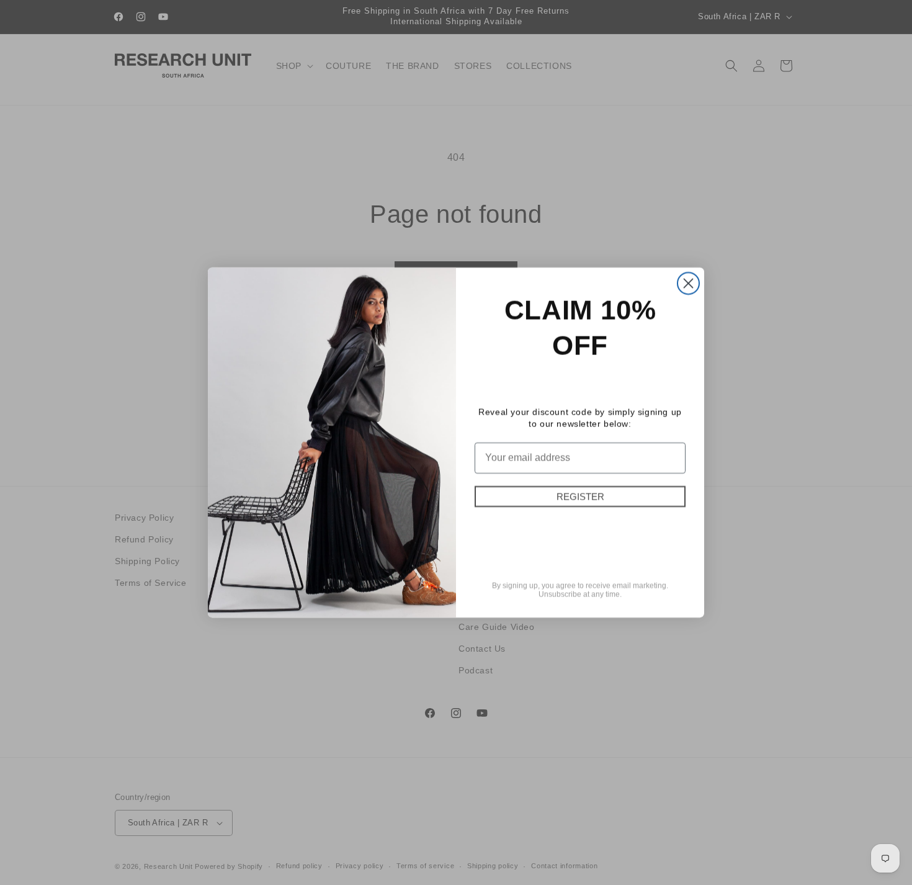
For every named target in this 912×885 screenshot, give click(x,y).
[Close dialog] (688, 283)
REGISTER (580, 497)
